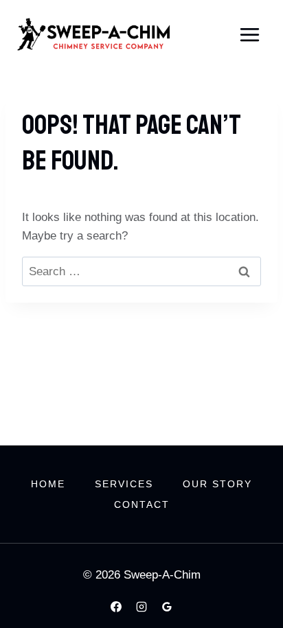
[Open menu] (249, 34)
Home (48, 483)
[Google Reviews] (167, 607)
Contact (142, 504)
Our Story (217, 483)
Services (124, 483)
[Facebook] (116, 607)
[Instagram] (141, 607)
